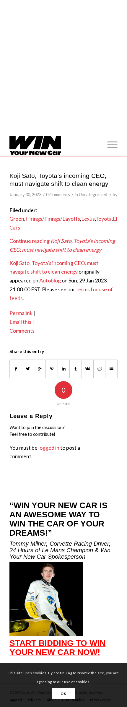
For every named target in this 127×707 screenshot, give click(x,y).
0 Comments (58, 194)
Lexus (88, 218)
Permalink (20, 313)
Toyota (103, 218)
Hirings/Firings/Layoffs (52, 218)
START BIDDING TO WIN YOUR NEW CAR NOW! (57, 647)
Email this (20, 321)
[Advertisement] (63, 73)
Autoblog (50, 280)
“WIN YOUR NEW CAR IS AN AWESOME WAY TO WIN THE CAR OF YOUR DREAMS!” (58, 519)
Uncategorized (93, 194)
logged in (48, 447)
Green (16, 218)
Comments (22, 330)
